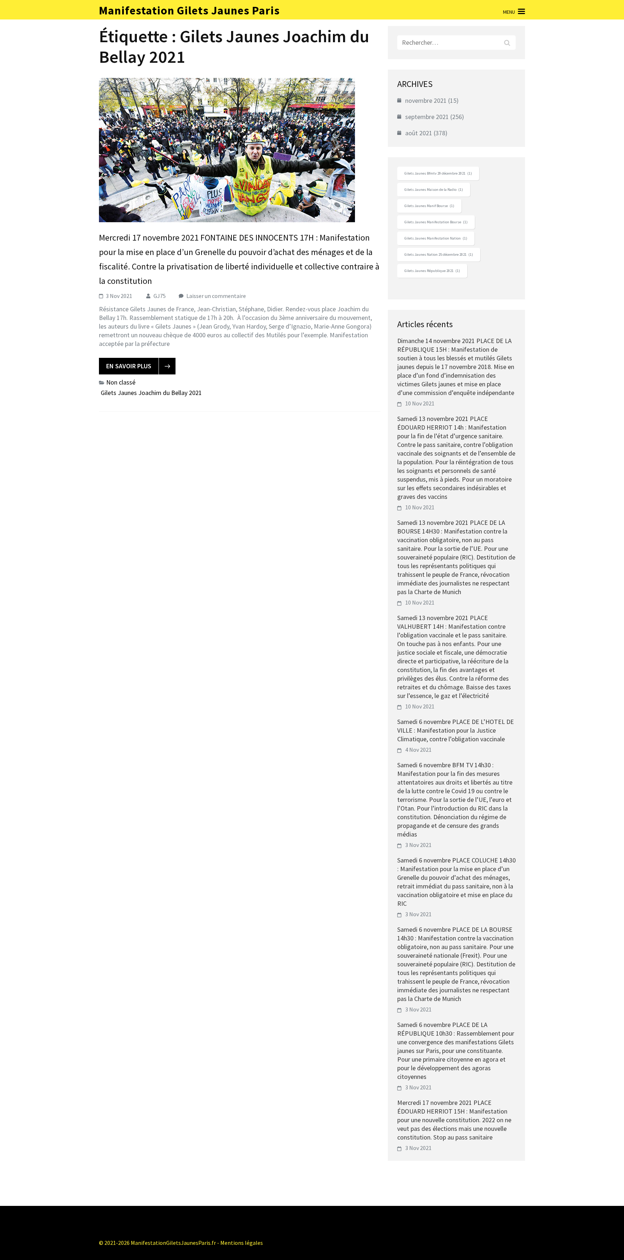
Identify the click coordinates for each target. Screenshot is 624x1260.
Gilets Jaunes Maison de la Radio (433, 189)
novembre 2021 (426, 100)
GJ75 (159, 295)
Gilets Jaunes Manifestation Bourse (436, 222)
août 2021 (418, 133)
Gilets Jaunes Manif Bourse (429, 205)
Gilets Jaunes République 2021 (432, 270)
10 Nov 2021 (419, 403)
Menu (509, 12)
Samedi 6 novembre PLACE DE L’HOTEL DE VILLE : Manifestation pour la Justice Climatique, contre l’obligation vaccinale (455, 730)
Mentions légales (241, 1242)
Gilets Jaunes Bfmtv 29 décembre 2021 (438, 173)
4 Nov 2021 (418, 749)
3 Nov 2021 (418, 844)
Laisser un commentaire (216, 295)
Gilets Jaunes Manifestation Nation (435, 238)
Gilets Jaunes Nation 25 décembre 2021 (438, 254)
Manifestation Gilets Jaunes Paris (189, 10)
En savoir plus (128, 366)
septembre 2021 (427, 117)
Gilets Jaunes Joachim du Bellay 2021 (151, 392)
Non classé (120, 382)
